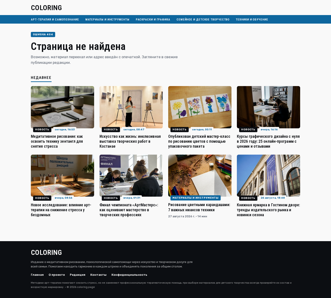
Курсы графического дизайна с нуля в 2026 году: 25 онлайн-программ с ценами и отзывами (268, 141)
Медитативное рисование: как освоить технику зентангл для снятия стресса (57, 141)
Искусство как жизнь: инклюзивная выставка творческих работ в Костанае (130, 141)
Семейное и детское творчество (203, 19)
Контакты (98, 274)
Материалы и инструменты (107, 19)
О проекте (57, 274)
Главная (37, 274)
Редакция (77, 274)
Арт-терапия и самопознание (55, 19)
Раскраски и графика (153, 19)
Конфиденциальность (129, 274)
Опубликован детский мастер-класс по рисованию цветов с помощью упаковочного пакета (199, 141)
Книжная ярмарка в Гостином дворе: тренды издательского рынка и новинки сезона (268, 210)
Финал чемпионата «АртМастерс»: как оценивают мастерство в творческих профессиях (129, 210)
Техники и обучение (252, 19)
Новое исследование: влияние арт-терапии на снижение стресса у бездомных (61, 210)
